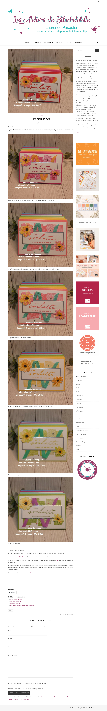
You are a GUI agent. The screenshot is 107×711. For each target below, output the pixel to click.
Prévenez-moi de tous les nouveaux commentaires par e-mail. (28, 683)
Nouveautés (80, 422)
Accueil (28, 43)
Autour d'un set (81, 376)
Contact (78, 43)
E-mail (10, 638)
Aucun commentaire (66, 614)
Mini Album (79, 419)
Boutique (37, 43)
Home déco (79, 407)
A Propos (68, 43)
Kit (77, 415)
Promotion (79, 438)
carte (10, 610)
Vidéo (77, 449)
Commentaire (12, 655)
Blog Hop (79, 380)
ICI (57, 560)
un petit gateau (15, 603)
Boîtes (78, 384)
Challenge (79, 399)
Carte (41, 115)
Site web (11, 647)
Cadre (78, 388)
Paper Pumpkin (81, 434)
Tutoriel (59, 43)
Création (47, 43)
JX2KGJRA (20, 557)
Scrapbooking (80, 442)
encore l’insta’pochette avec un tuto (22, 605)
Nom (10, 630)
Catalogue (79, 395)
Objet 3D (78, 426)
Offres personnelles (82, 430)
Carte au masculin (16, 601)
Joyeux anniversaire (16, 599)
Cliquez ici (79, 132)
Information (80, 411)
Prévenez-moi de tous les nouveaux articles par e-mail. (25, 688)
